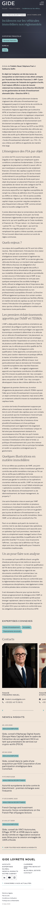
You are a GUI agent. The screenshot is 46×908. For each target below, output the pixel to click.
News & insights (14, 8)
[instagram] (14, 877)
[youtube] (9, 877)
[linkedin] (4, 877)
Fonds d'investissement (11, 627)
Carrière (28, 864)
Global (5, 869)
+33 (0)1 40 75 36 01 (14, 702)
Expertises (7, 866)
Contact (28, 873)
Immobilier (26, 627)
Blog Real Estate (32, 870)
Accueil (4, 8)
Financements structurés (12, 631)
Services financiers (9, 40)
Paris (5, 50)
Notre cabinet (9, 873)
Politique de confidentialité (10, 901)
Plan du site (5, 896)
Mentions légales (7, 893)
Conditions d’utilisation (9, 898)
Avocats (6, 864)
